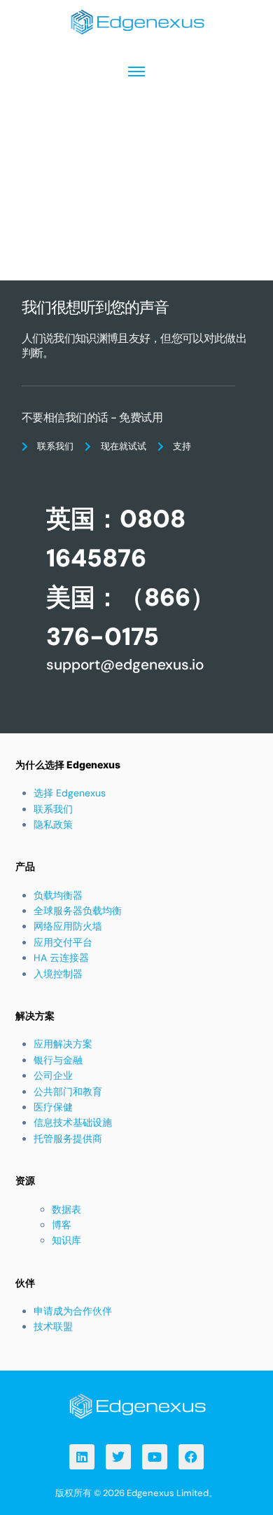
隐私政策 (53, 824)
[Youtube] (154, 1456)
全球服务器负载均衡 (78, 910)
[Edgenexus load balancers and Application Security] (136, 1405)
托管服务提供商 (68, 1138)
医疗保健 (53, 1107)
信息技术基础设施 (73, 1122)
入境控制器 (58, 973)
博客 (61, 1224)
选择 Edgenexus (70, 793)
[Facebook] (191, 1456)
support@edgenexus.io (125, 664)
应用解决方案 (63, 1044)
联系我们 (53, 809)
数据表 (66, 1209)
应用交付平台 (63, 942)
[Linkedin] (81, 1456)
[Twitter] (118, 1456)
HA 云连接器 (61, 957)
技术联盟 (53, 1326)
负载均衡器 (58, 895)
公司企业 (53, 1075)
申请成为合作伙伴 (73, 1311)
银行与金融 (58, 1060)
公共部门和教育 (68, 1091)
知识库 (66, 1240)
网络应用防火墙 (68, 926)
